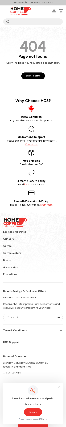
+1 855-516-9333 (12, 373)
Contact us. (31, 144)
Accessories (10, 267)
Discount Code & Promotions (19, 297)
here (26, 184)
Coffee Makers (12, 252)
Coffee (7, 245)
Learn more (47, 2)
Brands (7, 260)
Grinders (8, 238)
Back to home (33, 75)
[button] (61, 10)
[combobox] (33, 21)
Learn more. (46, 204)
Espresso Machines (14, 231)
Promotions (10, 274)
